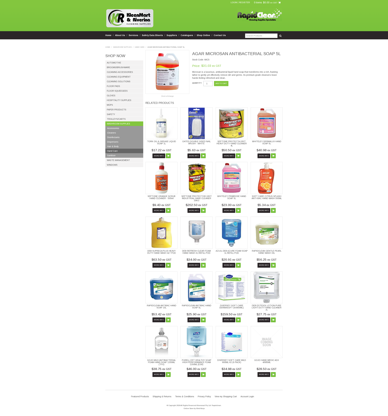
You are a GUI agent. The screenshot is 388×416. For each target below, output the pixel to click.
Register (244, 2)
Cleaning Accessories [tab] (120, 72)
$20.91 (232, 259)
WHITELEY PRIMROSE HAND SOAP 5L (231, 197)
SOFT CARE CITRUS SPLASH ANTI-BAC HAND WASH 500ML (267, 197)
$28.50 (267, 369)
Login (234, 2)
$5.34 (267, 205)
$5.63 (196, 150)
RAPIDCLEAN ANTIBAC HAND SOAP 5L (196, 306)
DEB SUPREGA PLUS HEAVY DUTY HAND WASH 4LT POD (161, 252)
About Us (120, 35)
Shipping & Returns (162, 396)
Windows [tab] (112, 165)
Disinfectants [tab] (113, 137)
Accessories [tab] (113, 128)
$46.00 (197, 369)
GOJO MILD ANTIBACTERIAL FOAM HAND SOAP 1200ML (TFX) (161, 362)
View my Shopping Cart (226, 396)
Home (108, 35)
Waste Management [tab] (118, 160)
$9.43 (161, 205)
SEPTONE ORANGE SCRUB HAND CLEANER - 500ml (161, 197)
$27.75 (267, 314)
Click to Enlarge (167, 96)
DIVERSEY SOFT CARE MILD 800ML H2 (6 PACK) (231, 361)
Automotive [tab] (114, 62)
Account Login (247, 396)
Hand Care (139, 47)
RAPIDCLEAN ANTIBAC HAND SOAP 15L (161, 306)
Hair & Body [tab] (113, 146)
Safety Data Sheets (152, 35)
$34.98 (232, 369)
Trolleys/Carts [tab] (116, 119)
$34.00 (197, 259)
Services (133, 35)
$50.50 (232, 150)
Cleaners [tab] (111, 133)
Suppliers (172, 35)
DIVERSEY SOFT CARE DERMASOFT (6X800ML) (231, 306)
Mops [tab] (110, 105)
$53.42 (162, 314)
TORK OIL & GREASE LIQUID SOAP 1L (161, 142)
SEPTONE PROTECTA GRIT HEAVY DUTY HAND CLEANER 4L (232, 143)
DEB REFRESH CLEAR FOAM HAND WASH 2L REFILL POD (196, 252)
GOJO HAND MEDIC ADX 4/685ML (266, 361)
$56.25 (267, 259)
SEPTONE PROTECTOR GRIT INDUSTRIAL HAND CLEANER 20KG (196, 198)
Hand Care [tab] (112, 151)
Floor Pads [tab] (113, 86)
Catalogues (187, 35)
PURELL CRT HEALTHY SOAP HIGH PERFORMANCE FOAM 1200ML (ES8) (196, 362)
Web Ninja (200, 408)
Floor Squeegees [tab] (117, 91)
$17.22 (162, 150)
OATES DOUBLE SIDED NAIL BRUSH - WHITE (196, 142)
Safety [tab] (111, 114)
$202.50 (196, 205)
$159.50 (231, 314)
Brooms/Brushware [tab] (118, 67)
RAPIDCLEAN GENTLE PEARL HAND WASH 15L (266, 252)
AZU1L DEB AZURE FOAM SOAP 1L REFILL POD (232, 252)
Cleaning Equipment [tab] (119, 77)
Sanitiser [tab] (111, 155)
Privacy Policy (204, 396)
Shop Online (203, 35)
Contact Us (220, 35)
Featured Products (140, 396)
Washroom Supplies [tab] (118, 123)
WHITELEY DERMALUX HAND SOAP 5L (266, 142)
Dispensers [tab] (112, 142)
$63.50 (162, 259)
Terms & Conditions (184, 396)
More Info (159, 156)
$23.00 (232, 205)
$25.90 (197, 314)
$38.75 (162, 369)
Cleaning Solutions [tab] (118, 81)
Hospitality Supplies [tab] (119, 100)
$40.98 (267, 150)
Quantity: (197, 83)
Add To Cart (168, 155)
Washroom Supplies (122, 47)
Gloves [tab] (111, 95)
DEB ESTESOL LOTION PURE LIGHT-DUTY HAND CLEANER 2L (266, 307)
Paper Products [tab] (116, 109)
